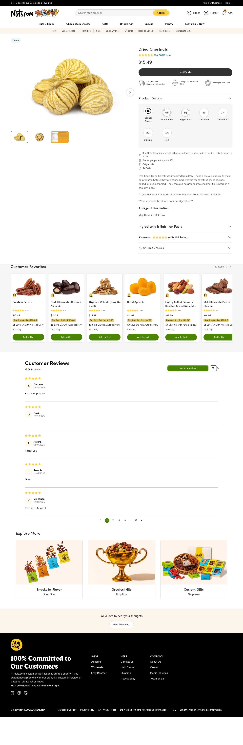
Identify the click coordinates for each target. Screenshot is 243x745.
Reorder (214, 13)
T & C (173, 710)
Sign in (196, 13)
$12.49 (16, 315)
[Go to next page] (142, 520)
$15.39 (92, 315)
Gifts (105, 23)
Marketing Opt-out (67, 710)
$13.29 (54, 315)
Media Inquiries (159, 673)
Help (227, 3)
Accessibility (128, 678)
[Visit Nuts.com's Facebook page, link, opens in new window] (13, 693)
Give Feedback (121, 624)
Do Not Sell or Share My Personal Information (143, 710)
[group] (19, 137)
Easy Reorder (98, 673)
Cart (228, 12)
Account (96, 661)
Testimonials (157, 678)
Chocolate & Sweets (78, 23)
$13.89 (169, 315)
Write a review (188, 368)
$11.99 (130, 315)
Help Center (128, 667)
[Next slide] (14, 3)
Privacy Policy (87, 710)
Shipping (126, 673)
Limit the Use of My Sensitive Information (201, 710)
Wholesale (97, 667)
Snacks (149, 23)
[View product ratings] (28, 310)
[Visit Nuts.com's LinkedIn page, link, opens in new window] (26, 693)
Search (161, 13)
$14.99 (207, 315)
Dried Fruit (126, 23)
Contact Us (127, 661)
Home (16, 40)
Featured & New (194, 23)
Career (154, 667)
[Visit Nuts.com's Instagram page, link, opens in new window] (19, 693)
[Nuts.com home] (35, 13)
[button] (146, 55)
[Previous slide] (11, 3)
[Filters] (213, 368)
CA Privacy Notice (107, 710)
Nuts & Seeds (46, 23)
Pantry (169, 23)
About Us (155, 661)
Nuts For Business (212, 3)
